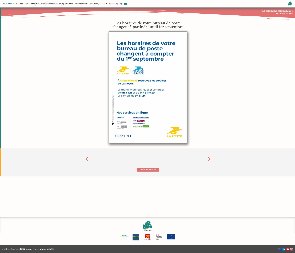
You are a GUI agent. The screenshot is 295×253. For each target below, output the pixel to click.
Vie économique (81, 4)
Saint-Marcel (8, 4)
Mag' (120, 4)
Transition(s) (95, 4)
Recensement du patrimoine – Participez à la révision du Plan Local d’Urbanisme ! (148, 156)
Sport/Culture (68, 4)
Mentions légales (40, 249)
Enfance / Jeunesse (53, 4)
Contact (29, 249)
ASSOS (104, 4)
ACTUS (112, 4)
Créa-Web (51, 249)
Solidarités (40, 4)
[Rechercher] (128, 4)
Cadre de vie (30, 4)
